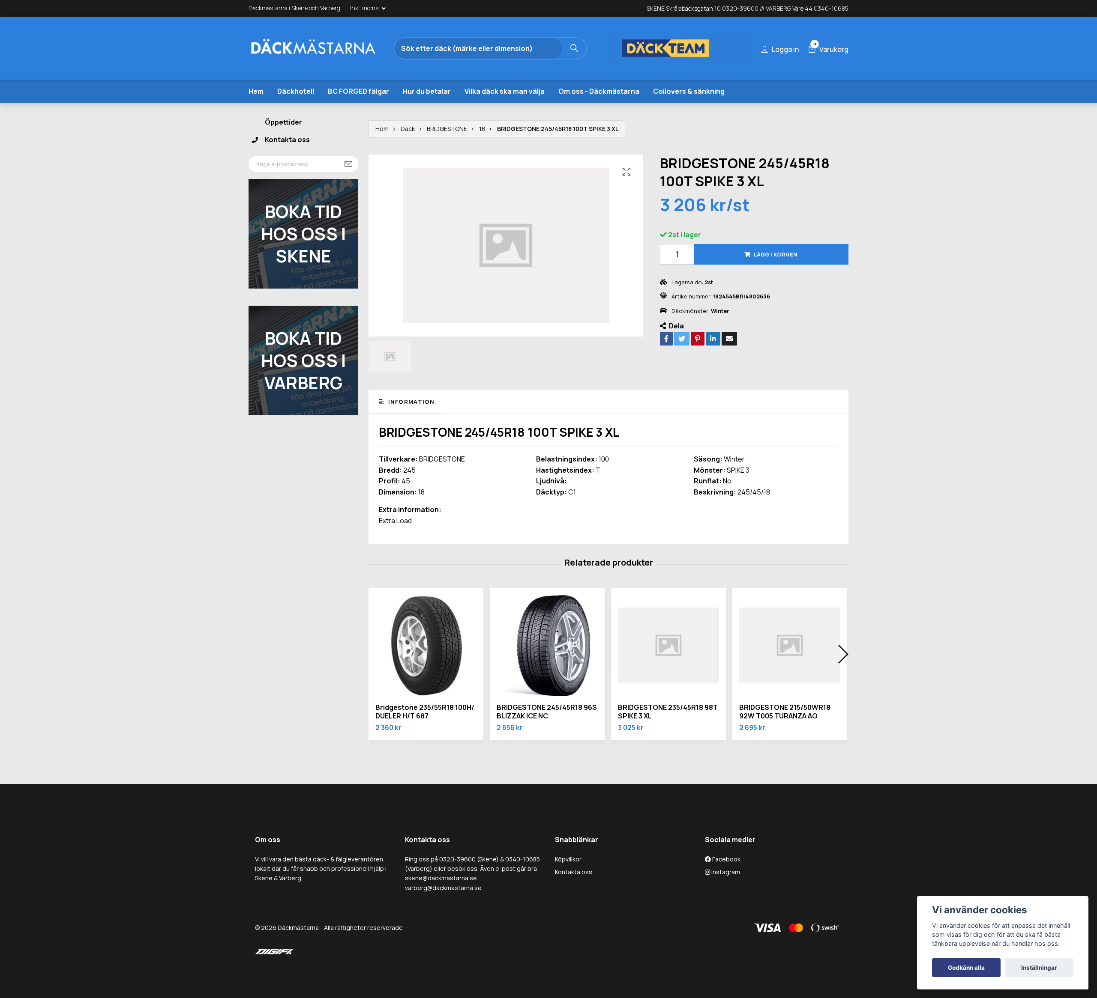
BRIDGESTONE (447, 129)
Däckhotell (295, 91)
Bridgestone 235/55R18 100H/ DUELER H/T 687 (424, 712)
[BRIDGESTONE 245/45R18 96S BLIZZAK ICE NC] (547, 645)
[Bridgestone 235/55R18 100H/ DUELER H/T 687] (426, 645)
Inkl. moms (365, 8)
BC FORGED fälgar (358, 91)
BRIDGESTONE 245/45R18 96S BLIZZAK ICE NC (547, 712)
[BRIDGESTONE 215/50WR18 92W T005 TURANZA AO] (789, 645)
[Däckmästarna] (324, 48)
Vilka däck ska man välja (505, 91)
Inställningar (1039, 967)
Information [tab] (410, 401)
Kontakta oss (287, 139)
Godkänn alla (966, 967)
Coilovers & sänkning (689, 91)
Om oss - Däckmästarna (598, 91)
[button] (842, 654)
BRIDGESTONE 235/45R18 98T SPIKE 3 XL (668, 712)
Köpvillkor (568, 859)
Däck (408, 129)
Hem (256, 91)
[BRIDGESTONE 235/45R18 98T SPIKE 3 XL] (668, 645)
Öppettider (283, 122)
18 (482, 129)
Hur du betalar (427, 91)
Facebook (725, 859)
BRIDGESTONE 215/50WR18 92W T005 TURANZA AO (784, 712)
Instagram (725, 872)
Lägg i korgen (775, 254)
